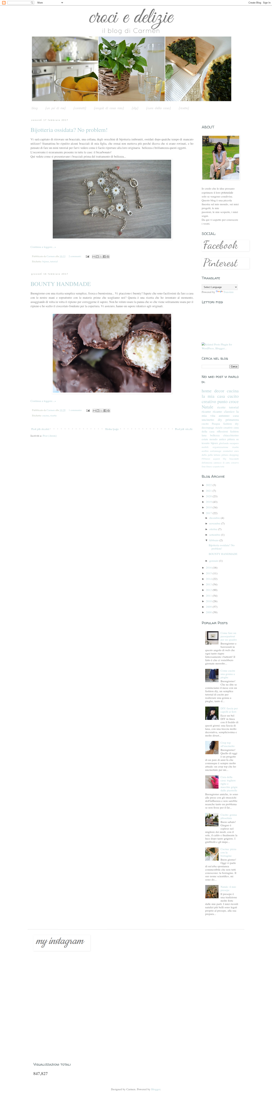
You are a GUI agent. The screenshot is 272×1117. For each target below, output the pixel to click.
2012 (209, 590)
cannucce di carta (222, 462)
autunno (224, 415)
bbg (224, 458)
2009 (209, 606)
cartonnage (215, 451)
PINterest (206, 458)
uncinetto (208, 419)
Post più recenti (40, 429)
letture (217, 454)
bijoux (45, 261)
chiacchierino (231, 435)
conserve (235, 462)
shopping (234, 454)
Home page (112, 429)
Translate (228, 292)
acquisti (216, 458)
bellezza (215, 435)
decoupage (208, 427)
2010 (209, 601)
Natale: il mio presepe (228, 888)
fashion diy (231, 423)
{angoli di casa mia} (109, 108)
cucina (45, 415)
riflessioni (222, 431)
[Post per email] (87, 256)
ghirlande (224, 443)
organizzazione (220, 447)
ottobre (213, 529)
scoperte (216, 466)
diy (220, 419)
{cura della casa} (158, 108)
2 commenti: (75, 256)
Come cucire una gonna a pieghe (228, 674)
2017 (209, 513)
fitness (209, 466)
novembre (215, 523)
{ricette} (184, 108)
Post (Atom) (50, 435)
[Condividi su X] (101, 256)
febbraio (214, 540)
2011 (209, 595)
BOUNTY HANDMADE (61, 284)
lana (204, 435)
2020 (209, 496)
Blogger (155, 1089)
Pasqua (216, 423)
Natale (207, 407)
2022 (209, 485)
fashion (234, 431)
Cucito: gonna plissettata (229, 816)
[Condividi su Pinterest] (108, 256)
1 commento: (76, 410)
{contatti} (79, 108)
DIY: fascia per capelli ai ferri (229, 709)
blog (35, 108)
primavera (232, 419)
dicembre (215, 518)
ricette (53, 415)
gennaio (214, 560)
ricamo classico (223, 411)
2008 (209, 612)
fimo (204, 466)
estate (205, 439)
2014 (209, 579)
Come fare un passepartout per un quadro (229, 636)
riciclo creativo (224, 427)
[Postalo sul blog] (97, 256)
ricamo (206, 411)
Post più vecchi (183, 429)
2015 (209, 573)
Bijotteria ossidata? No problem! (69, 130)
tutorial (54, 261)
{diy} (135, 108)
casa (236, 415)
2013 (209, 584)
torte (222, 466)
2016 (209, 567)
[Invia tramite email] (94, 256)
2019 (209, 502)
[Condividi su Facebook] (104, 256)
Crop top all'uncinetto (228, 744)
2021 (209, 490)
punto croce (228, 401)
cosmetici (228, 451)
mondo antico (217, 439)
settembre (215, 534)
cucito (205, 423)
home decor (213, 391)
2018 (209, 507)
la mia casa (213, 396)
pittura (224, 454)
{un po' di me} (55, 108)
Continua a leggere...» (43, 247)
